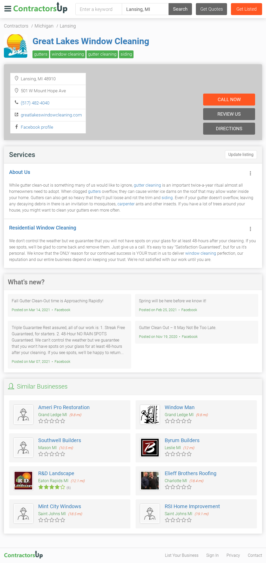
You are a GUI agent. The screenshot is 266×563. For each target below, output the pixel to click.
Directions (229, 128)
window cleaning (68, 54)
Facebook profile (37, 127)
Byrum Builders (182, 440)
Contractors (16, 26)
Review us (229, 114)
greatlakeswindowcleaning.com (51, 114)
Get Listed (246, 9)
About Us (19, 172)
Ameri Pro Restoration (64, 407)
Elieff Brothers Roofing (190, 473)
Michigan (44, 26)
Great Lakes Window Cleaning (90, 41)
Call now (229, 99)
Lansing (68, 26)
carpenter (126, 203)
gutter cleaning (102, 54)
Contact (255, 555)
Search (180, 9)
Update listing (241, 154)
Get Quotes (211, 9)
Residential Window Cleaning (42, 228)
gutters (41, 54)
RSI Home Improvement (192, 506)
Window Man (180, 407)
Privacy (233, 555)
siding (126, 54)
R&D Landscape (56, 473)
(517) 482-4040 (35, 103)
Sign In (212, 555)
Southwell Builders (59, 440)
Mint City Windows (59, 506)
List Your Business (181, 555)
